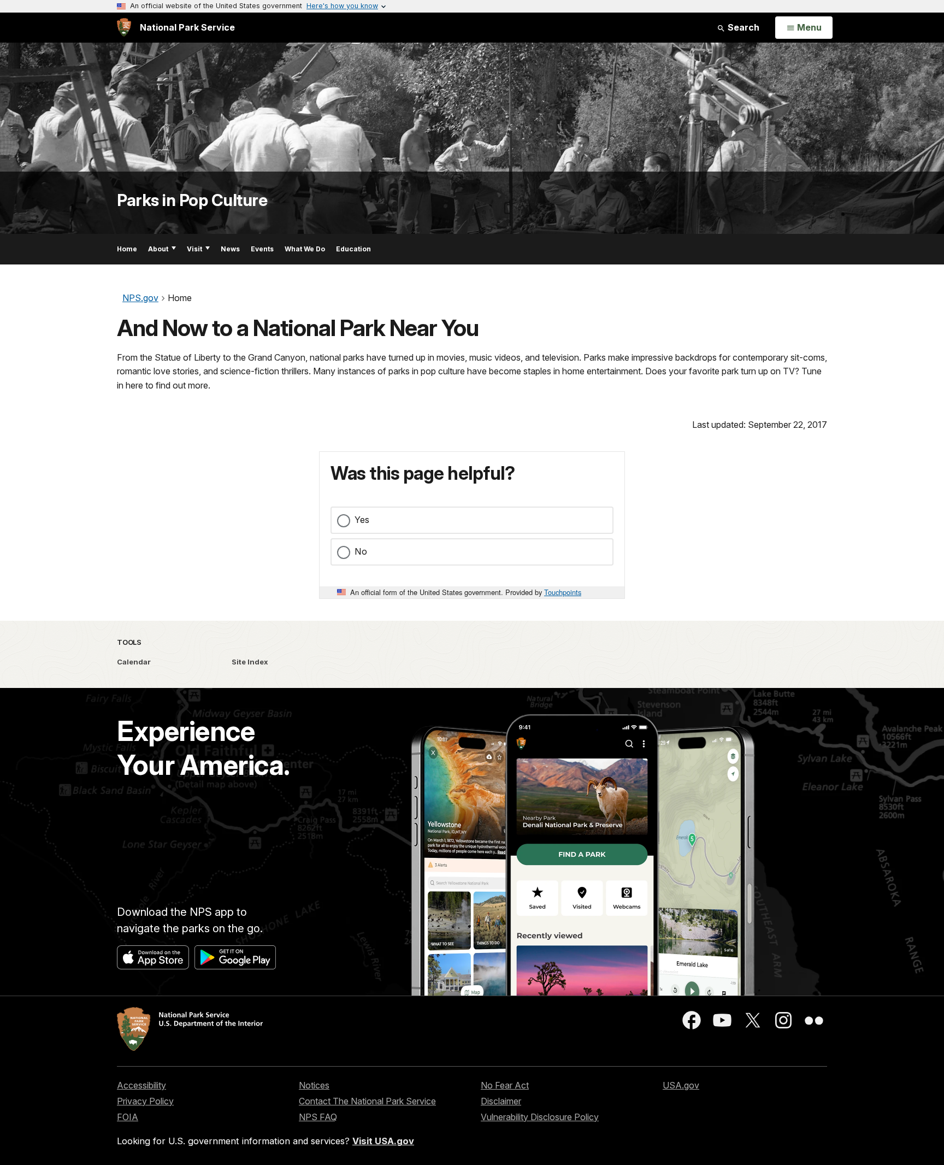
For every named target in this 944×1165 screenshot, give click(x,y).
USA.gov (681, 1085)
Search (742, 27)
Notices (314, 1085)
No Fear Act (505, 1085)
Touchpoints (562, 592)
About (158, 249)
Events (262, 249)
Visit (194, 249)
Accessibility (141, 1085)
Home (127, 249)
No (361, 551)
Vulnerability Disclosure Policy (540, 1116)
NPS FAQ (318, 1116)
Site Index (250, 661)
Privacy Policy (145, 1101)
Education (353, 249)
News (230, 249)
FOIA (127, 1116)
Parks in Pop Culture (192, 200)
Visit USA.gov (383, 1140)
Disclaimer (501, 1101)
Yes (362, 519)
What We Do (305, 249)
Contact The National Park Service (367, 1101)
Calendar (134, 661)
